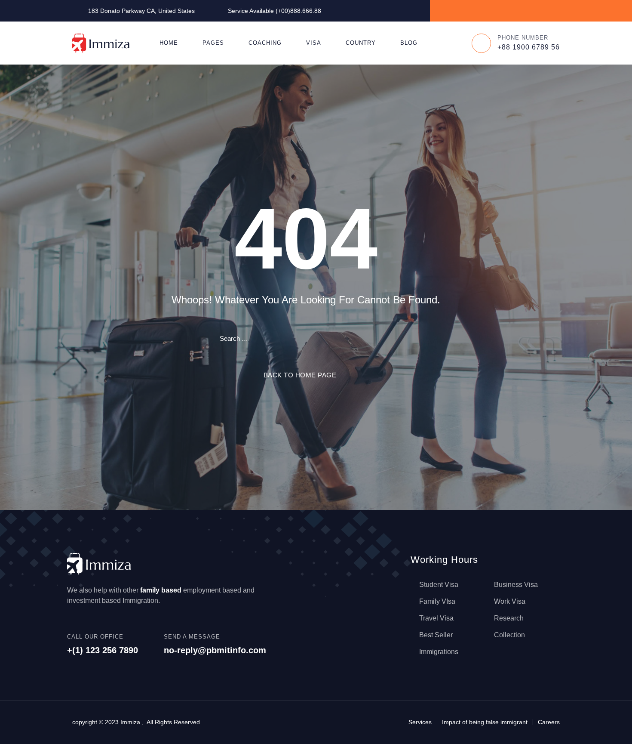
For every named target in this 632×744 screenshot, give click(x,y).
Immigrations (438, 651)
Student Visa (438, 584)
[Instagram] (555, 10)
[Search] (449, 43)
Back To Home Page (300, 375)
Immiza (130, 722)
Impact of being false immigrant (485, 722)
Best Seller (436, 635)
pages (213, 43)
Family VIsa (437, 601)
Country (361, 43)
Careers (549, 722)
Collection (509, 635)
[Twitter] (515, 10)
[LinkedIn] (535, 10)
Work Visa (509, 601)
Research (509, 618)
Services (420, 722)
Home (169, 43)
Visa (313, 43)
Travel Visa (436, 618)
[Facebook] (495, 10)
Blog (408, 43)
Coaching (265, 43)
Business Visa (516, 584)
